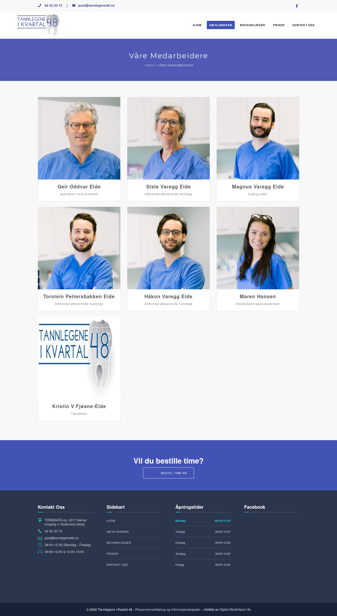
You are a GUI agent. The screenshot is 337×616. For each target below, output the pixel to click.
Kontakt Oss (304, 25)
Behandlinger (252, 25)
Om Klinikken (220, 25)
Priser (279, 25)
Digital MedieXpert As (235, 609)
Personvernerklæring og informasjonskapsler (167, 609)
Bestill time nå (174, 473)
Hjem (197, 25)
